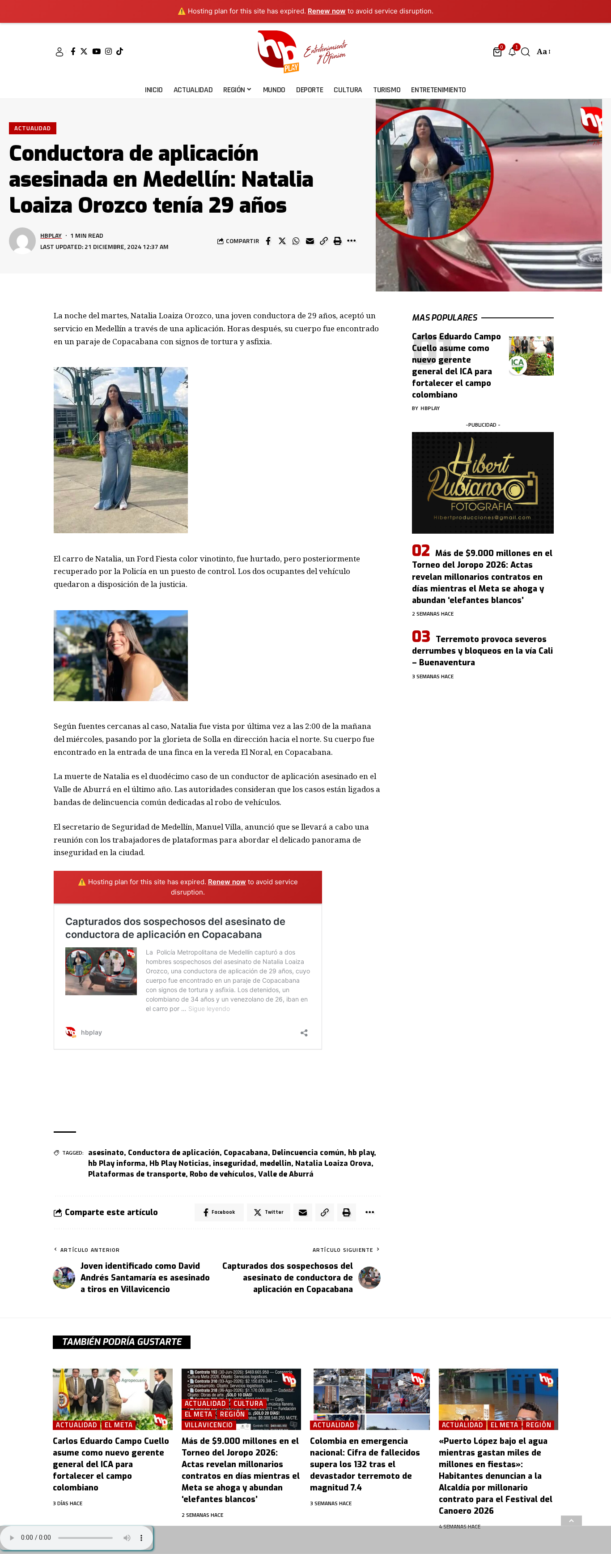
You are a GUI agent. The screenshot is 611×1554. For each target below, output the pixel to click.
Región (232, 1414)
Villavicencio (209, 1425)
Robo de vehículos (222, 1174)
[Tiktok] (119, 51)
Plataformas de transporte (137, 1174)
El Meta (118, 1425)
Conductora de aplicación (174, 1152)
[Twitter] (84, 51)
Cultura (248, 1403)
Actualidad (32, 128)
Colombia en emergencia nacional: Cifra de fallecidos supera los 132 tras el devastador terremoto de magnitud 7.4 (365, 1464)
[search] (525, 52)
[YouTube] (96, 51)
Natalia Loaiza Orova (333, 1163)
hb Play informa (116, 1163)
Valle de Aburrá (286, 1174)
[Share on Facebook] (268, 241)
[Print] (337, 241)
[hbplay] (305, 52)
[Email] (310, 241)
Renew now (327, 11)
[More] (351, 241)
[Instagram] (108, 51)
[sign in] (59, 51)
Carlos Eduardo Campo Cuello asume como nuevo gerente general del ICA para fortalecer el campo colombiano (456, 365)
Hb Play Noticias (179, 1163)
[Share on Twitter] (282, 241)
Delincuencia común (308, 1152)
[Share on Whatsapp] (296, 241)
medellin (275, 1163)
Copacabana (246, 1152)
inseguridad (234, 1163)
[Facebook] (73, 51)
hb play (361, 1152)
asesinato (106, 1152)
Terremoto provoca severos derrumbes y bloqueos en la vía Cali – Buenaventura (482, 651)
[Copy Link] (324, 241)
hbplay (51, 235)
